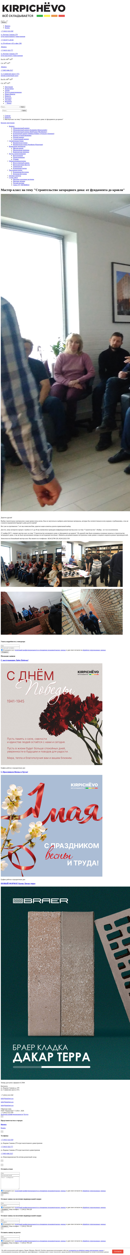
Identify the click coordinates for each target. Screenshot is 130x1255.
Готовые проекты (15, 176)
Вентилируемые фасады (21, 165)
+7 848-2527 (7, 70)
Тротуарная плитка (15, 170)
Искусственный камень (21, 163)
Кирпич (11, 126)
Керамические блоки (20, 143)
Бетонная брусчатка (20, 174)
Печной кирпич (18, 137)
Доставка (8, 99)
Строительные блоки (16, 141)
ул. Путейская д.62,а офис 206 (11, 43)
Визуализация (18, 155)
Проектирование (19, 157)
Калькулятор (9, 88)
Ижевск (7, 26)
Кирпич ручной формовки (22, 135)
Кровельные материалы (17, 146)
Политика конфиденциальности (12, 1114)
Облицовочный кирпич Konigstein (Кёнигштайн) (30, 130)
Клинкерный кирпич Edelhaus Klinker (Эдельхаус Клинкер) (33, 133)
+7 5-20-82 (7, 40)
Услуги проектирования (13, 92)
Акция (7, 90)
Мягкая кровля (18, 148)
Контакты (8, 101)
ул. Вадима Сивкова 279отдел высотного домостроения (12, 54)
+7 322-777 (7, 50)
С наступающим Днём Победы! (14, 660)
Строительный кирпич (21, 139)
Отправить (5, 652)
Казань (7, 28)
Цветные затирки (19, 181)
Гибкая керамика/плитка (17, 161)
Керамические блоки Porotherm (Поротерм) (28, 144)
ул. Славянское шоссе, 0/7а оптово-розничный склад (10, 74)
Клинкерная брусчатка (21, 172)
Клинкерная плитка (20, 168)
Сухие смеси (13, 177)
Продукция (9, 87)
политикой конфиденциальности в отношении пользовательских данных (40, 650)
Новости (8, 96)
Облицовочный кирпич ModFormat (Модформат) (30, 132)
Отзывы (16, 159)
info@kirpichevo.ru (7, 1098)
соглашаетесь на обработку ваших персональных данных (86, 1250)
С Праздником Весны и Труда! (14, 772)
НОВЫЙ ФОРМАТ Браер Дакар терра (18, 883)
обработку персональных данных (94, 650)
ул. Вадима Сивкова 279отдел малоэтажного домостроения (13, 35)
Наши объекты (10, 94)
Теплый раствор (18, 183)
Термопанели (17, 166)
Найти (22, 107)
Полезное (8, 98)
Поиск (8, 103)
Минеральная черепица (21, 150)
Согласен (117, 1251)
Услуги (25, 1114)
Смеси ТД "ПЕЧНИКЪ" (21, 185)
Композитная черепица (21, 152)
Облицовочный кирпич (21, 128)
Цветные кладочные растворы (23, 179)
